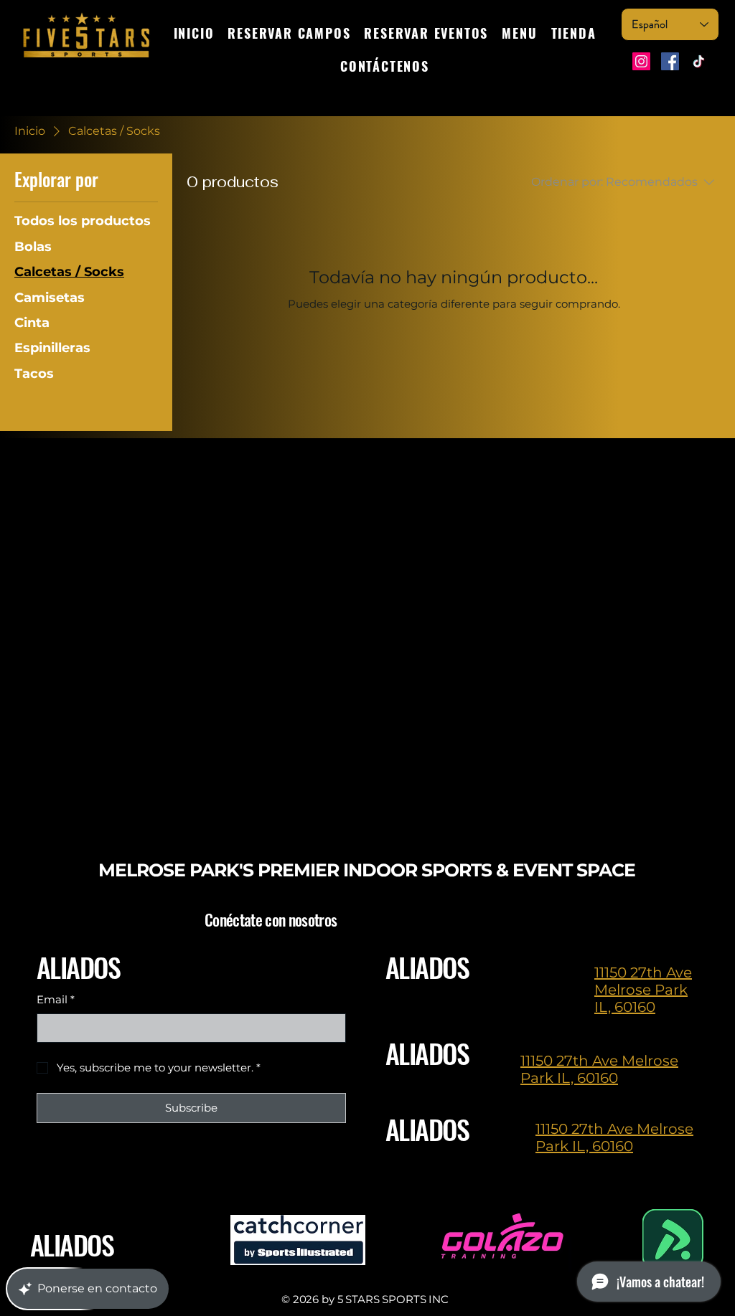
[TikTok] (699, 61)
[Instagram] (641, 61)
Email (56, 999)
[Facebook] (670, 61)
